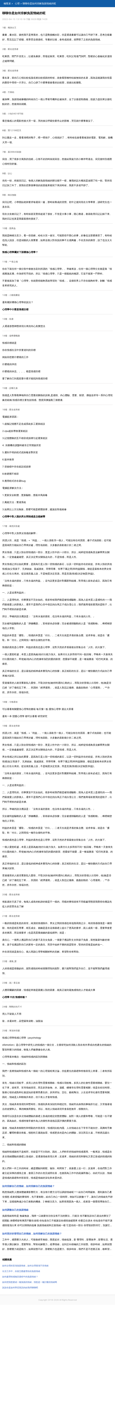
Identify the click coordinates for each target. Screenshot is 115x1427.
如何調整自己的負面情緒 (15, 1209)
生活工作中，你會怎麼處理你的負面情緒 (21, 1271)
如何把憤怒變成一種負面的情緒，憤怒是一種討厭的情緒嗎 (29, 1282)
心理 (17, 3)
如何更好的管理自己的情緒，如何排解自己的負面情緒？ (32, 1233)
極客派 (7, 3)
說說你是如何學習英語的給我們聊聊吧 (20, 1287)
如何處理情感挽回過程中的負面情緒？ (20, 1276)
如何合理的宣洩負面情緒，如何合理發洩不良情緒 (25, 1265)
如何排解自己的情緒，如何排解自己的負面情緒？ (28, 1186)
